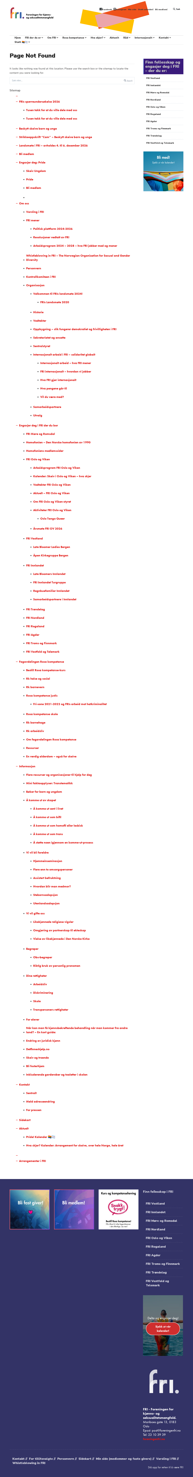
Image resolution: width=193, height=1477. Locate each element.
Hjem (18, 37)
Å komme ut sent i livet (48, 808)
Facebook (107, 9)
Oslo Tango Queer (52, 518)
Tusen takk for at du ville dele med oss (51, 110)
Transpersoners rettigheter (50, 1009)
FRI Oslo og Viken (38, 459)
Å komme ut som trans (48, 834)
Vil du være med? (52, 397)
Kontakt (164, 37)
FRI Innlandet (35, 565)
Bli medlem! (161, 9)
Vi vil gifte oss (35, 913)
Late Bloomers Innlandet (49, 574)
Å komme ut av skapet (41, 800)
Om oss (24, 203)
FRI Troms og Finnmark (41, 643)
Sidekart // (86, 1459)
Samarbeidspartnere (47, 407)
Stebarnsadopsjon (45, 895)
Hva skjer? (97, 37)
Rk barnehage (35, 722)
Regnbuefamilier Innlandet (51, 591)
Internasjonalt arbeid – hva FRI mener (65, 363)
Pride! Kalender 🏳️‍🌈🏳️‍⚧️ (40, 1137)
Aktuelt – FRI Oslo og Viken (51, 493)
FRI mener (32, 220)
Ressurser (32, 748)
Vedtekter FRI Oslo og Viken (52, 485)
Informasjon (27, 766)
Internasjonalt (143, 37)
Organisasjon (35, 285)
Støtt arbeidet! (145, 9)
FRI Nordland (35, 618)
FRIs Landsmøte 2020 (54, 302)
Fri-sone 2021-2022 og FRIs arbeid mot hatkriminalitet (70, 704)
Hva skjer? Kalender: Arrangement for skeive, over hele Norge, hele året (74, 1145)
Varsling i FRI (35, 212)
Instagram (121, 9)
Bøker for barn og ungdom (44, 792)
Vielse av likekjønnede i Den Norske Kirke (61, 939)
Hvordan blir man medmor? (52, 886)
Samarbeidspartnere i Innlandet (54, 599)
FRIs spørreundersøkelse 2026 (39, 101)
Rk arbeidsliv (35, 731)
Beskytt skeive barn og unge (38, 128)
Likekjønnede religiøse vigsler (53, 922)
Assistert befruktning (47, 878)
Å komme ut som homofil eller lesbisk (58, 825)
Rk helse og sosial (38, 678)
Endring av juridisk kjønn (43, 1041)
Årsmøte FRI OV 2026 (47, 528)
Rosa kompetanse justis (42, 695)
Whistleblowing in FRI (28, 1463)
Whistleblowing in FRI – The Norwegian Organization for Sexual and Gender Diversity (78, 258)
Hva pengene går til (53, 388)
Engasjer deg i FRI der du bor (38, 425)
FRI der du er (33, 37)
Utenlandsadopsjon (46, 903)
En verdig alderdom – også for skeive (51, 756)
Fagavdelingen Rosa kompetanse (41, 662)
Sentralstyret (41, 346)
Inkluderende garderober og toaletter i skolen (56, 1074)
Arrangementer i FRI (32, 1161)
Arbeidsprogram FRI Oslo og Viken (56, 468)
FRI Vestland (34, 538)
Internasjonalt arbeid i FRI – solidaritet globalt (64, 354)
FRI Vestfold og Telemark (42, 652)
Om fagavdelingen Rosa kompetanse (51, 739)
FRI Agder (32, 635)
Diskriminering (43, 993)
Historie (38, 312)
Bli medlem (26, 154)
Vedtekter (39, 321)
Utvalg (37, 415)
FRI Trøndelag (35, 609)
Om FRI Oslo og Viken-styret (52, 501)
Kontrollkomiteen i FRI (41, 277)
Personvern (33, 268)
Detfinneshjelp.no (37, 1049)
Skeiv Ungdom (36, 171)
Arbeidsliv (40, 984)
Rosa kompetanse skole (42, 714)
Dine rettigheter (36, 976)
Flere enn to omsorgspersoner (53, 869)
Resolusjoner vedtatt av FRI (51, 237)
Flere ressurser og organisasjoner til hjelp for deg (59, 775)
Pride (29, 179)
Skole (37, 1001)
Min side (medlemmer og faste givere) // (125, 1459)
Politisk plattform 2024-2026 (53, 229)
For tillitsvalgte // (42, 1459)
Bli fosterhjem (35, 1066)
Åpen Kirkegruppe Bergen (50, 555)
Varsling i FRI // (167, 1459)
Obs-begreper (42, 957)
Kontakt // (19, 1459)
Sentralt (31, 1093)
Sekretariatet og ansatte (49, 337)
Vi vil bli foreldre (37, 852)
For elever (32, 1019)
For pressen (33, 1110)
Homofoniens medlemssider (44, 451)
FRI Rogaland (35, 626)
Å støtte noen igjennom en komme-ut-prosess (63, 842)
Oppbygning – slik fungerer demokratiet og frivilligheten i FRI (74, 329)
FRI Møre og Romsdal (40, 434)
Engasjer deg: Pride (32, 162)
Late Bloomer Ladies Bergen (51, 547)
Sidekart (25, 1120)
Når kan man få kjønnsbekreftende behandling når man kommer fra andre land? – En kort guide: (77, 1030)
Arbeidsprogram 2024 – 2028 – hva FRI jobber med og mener (75, 246)
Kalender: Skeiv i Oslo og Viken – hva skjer (62, 476)
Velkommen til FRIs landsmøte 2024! (58, 294)
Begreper (32, 949)
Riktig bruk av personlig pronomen (56, 966)
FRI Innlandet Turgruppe (49, 582)
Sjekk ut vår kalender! (163, 1329)
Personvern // (67, 1459)
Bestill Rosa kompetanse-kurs (45, 670)
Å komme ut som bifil (47, 817)
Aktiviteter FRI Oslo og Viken (52, 510)
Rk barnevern (35, 687)
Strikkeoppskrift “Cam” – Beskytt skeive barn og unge (55, 137)
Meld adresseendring (40, 1101)
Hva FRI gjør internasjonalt (58, 380)
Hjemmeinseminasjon (47, 861)
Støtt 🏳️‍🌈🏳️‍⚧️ (21, 42)
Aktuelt (114, 37)
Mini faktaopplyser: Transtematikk (49, 783)
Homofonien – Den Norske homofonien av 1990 (58, 442)
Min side (132, 9)
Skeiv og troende (37, 1057)
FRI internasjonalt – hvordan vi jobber (65, 371)
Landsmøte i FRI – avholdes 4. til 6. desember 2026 (53, 145)
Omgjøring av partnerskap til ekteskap (59, 930)
